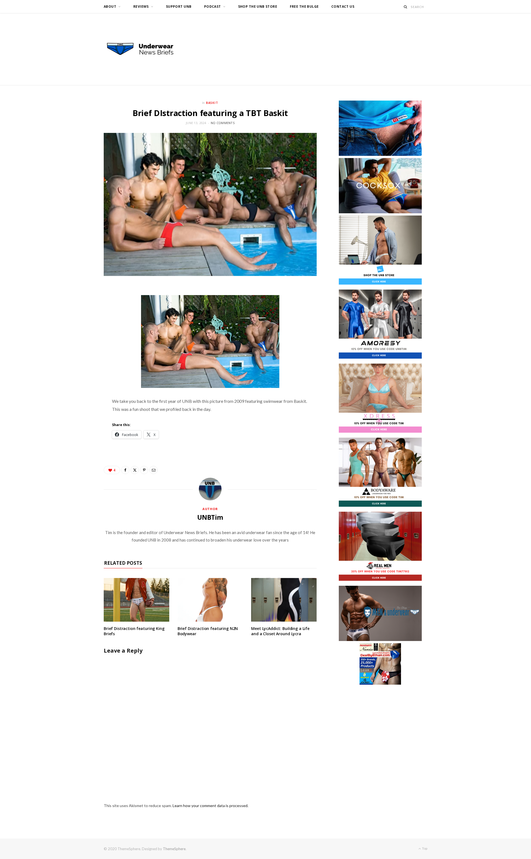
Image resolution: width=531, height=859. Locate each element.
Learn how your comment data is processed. (210, 805)
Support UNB (179, 6)
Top (424, 848)
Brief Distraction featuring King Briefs (134, 631)
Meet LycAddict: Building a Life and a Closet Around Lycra (280, 631)
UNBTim (210, 517)
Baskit (212, 103)
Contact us (342, 6)
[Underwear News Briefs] (145, 49)
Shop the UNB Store (257, 6)
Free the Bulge (304, 6)
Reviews (141, 6)
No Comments (223, 123)
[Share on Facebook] (125, 470)
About (110, 6)
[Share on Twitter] (135, 470)
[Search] (405, 7)
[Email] (153, 470)
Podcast (212, 6)
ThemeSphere (174, 849)
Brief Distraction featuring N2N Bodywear (208, 631)
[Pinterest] (144, 470)
